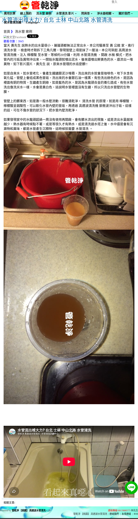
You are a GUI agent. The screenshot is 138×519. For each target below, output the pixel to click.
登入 (114, 1)
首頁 (7, 31)
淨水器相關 (104, 13)
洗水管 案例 (43, 13)
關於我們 (125, 13)
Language (32, 22)
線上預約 (26, 13)
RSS (136, 514)
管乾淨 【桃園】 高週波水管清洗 (29, 510)
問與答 (86, 13)
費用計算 (9, 13)
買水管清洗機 (12, 22)
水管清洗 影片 (65, 13)
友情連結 (126, 514)
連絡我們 (114, 514)
